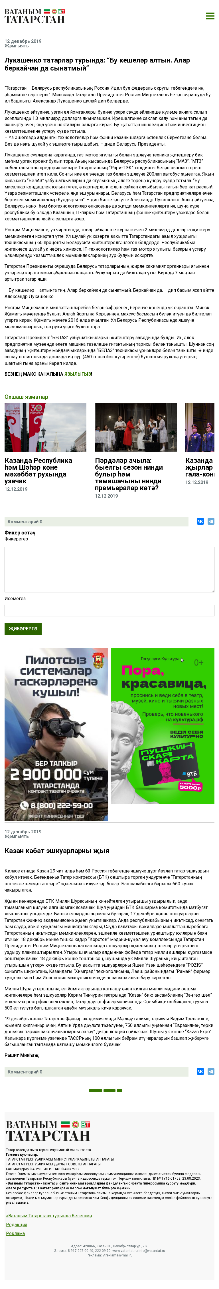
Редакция (16, 1224)
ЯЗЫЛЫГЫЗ (77, 374)
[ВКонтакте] (200, 521)
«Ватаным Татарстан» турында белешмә (49, 1216)
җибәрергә (23, 629)
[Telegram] (211, 521)
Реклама (15, 1233)
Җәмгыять (17, 46)
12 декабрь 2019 (23, 41)
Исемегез (15, 599)
